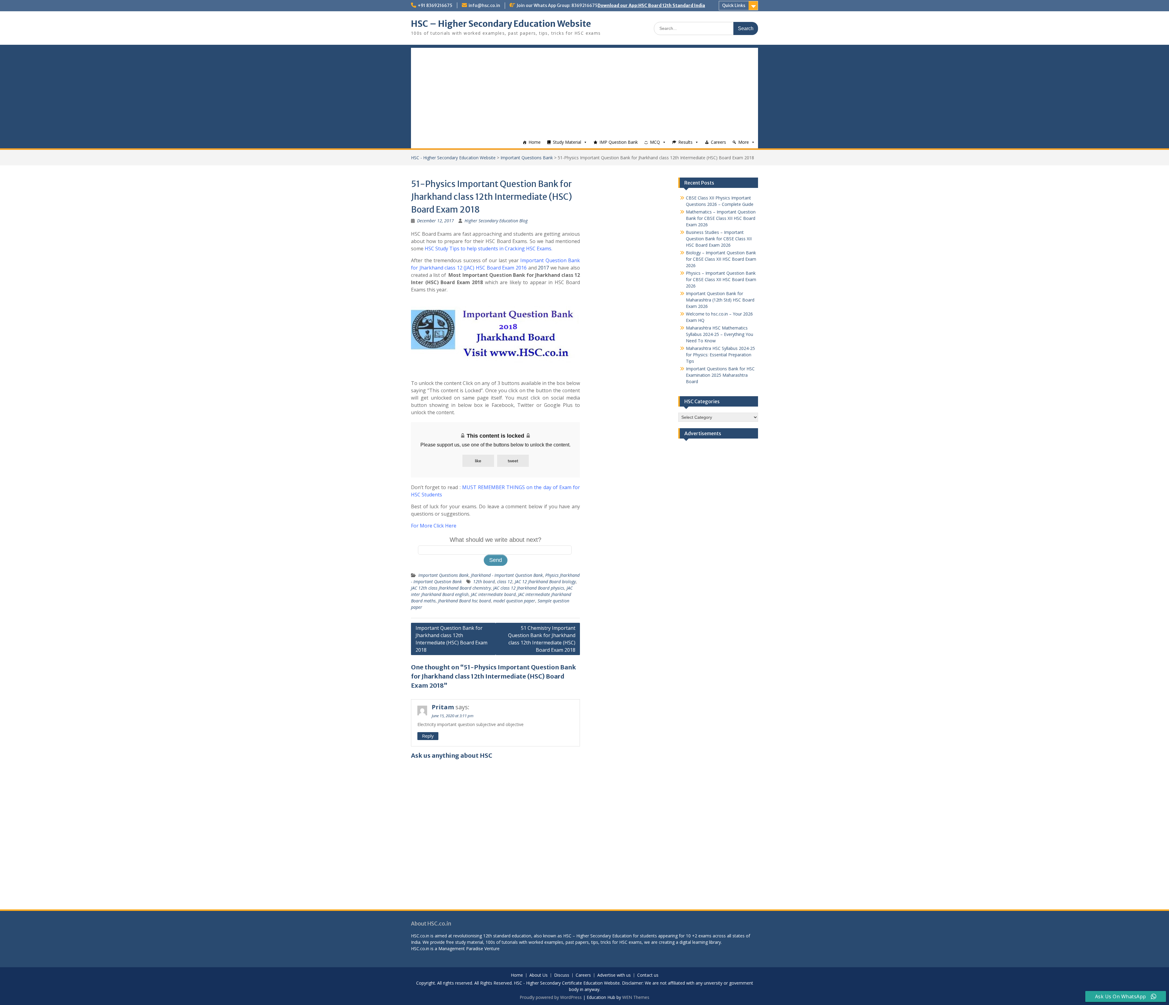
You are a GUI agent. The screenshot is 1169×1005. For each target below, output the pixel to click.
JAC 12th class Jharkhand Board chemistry (451, 588)
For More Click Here (433, 525)
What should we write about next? (495, 539)
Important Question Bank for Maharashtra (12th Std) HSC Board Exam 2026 (720, 300)
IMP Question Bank (618, 142)
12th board (484, 581)
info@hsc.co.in (484, 5)
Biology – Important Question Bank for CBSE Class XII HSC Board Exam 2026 (721, 259)
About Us (538, 975)
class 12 (504, 581)
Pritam (443, 707)
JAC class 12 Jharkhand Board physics (528, 588)
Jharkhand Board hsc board (464, 601)
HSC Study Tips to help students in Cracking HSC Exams (488, 248)
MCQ (655, 142)
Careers (718, 142)
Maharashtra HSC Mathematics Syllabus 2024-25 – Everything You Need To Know (719, 334)
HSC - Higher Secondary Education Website (453, 157)
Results (685, 142)
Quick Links (733, 5)
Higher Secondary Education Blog (496, 221)
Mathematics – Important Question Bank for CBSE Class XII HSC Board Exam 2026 (721, 218)
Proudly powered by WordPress (551, 997)
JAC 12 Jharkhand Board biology (545, 581)
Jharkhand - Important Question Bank (507, 575)
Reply (428, 736)
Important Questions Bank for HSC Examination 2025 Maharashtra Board (720, 375)
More (743, 142)
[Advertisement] (584, 90)
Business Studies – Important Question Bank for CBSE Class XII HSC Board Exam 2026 (719, 238)
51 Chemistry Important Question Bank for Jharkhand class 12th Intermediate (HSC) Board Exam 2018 (541, 639)
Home (534, 142)
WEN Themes (635, 997)
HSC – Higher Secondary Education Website (501, 23)
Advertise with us (614, 975)
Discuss (561, 975)
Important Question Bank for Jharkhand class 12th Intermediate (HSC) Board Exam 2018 (451, 639)
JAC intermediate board (493, 594)
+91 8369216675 (435, 5)
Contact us (647, 975)
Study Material (567, 142)
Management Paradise (460, 948)
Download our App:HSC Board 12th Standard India (651, 5)
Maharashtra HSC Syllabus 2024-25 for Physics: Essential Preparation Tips (720, 354)
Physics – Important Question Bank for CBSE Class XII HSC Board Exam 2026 (721, 279)
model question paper (514, 601)
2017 (543, 267)
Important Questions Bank (526, 157)
